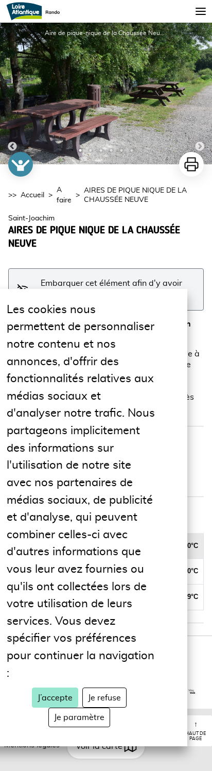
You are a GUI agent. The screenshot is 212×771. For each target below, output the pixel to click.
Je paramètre (79, 717)
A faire (64, 195)
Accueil (32, 195)
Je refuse (104, 698)
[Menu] (201, 11)
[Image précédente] (12, 93)
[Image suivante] (199, 93)
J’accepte (55, 698)
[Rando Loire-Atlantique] (36, 11)
